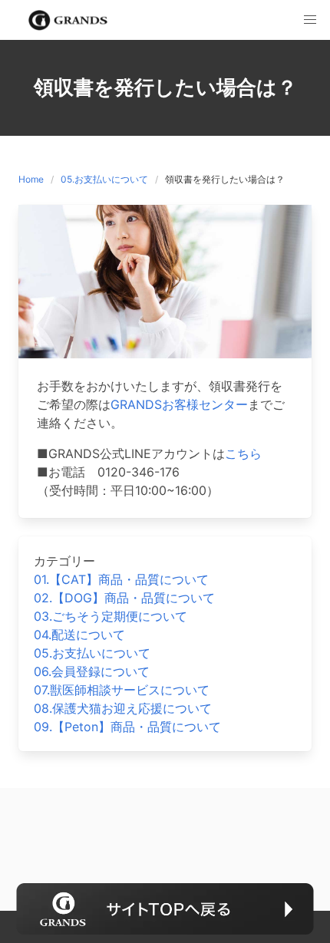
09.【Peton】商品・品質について (127, 726)
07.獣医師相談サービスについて (122, 689)
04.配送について (79, 634)
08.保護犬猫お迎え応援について (123, 708)
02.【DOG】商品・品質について (124, 597)
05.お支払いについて (104, 179)
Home (31, 179)
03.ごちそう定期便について (110, 616)
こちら (243, 453)
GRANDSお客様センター (179, 404)
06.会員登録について (92, 671)
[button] (310, 20)
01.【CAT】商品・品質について (121, 579)
